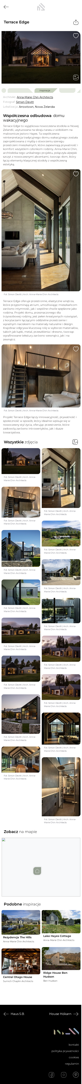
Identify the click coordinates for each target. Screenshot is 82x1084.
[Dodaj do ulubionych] (76, 36)
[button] (41, 863)
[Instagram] (64, 1075)
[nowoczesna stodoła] (41, 7)
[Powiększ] (41, 57)
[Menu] (76, 7)
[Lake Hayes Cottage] (61, 921)
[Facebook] (51, 1075)
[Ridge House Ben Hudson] (61, 958)
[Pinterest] (76, 1075)
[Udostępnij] (76, 22)
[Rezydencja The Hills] (21, 922)
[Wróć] (6, 7)
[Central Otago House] (21, 961)
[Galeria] (76, 77)
